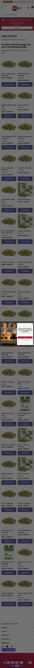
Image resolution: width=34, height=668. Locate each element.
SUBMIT (25, 337)
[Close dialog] (32, 324)
